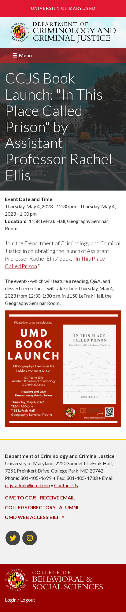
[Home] (63, 32)
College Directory (30, 507)
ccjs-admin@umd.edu (27, 485)
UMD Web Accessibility (35, 517)
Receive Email (57, 497)
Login (11, 600)
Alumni (68, 507)
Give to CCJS (21, 497)
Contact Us (66, 485)
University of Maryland (63, 8)
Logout (27, 600)
